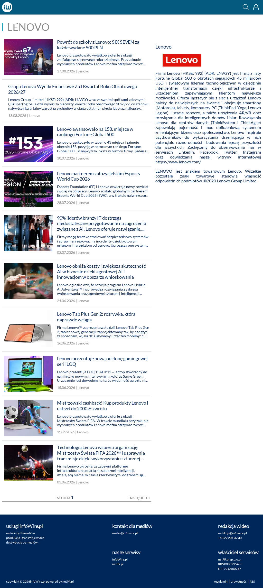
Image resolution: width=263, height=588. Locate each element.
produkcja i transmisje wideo (25, 538)
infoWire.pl (120, 559)
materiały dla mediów (20, 533)
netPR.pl (118, 564)
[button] (246, 7)
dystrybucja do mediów (21, 542)
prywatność (239, 581)
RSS (252, 581)
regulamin (221, 581)
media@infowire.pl (125, 533)
